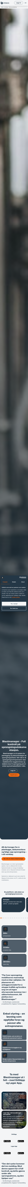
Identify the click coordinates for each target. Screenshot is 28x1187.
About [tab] (23, 582)
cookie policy (16, 597)
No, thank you (14, 608)
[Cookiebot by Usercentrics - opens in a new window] (19, 578)
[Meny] (25, 3)
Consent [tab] (5, 582)
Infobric (2, 7)
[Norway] (5, 3)
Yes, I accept (14, 603)
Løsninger (6, 7)
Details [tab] (14, 582)
